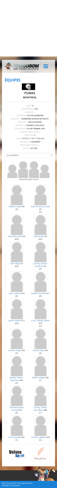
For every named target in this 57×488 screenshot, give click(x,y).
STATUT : (27, 148)
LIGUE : (29, 105)
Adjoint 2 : (23, 122)
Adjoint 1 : (16, 118)
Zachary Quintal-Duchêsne (40, 264)
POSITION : (29, 135)
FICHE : (19, 138)
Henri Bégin (15, 263)
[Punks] (28, 86)
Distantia (16, 485)
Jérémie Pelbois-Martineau (17, 378)
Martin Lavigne (38, 377)
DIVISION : (29, 112)
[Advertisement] (28, 28)
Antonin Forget (14, 350)
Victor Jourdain (14, 437)
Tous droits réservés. (25, 483)
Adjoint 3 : (20, 125)
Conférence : (28, 109)
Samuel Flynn (38, 350)
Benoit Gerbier (14, 320)
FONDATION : (21, 128)
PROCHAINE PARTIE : (29, 145)
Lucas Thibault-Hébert (40, 320)
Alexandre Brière (15, 236)
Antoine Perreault (38, 293)
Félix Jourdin (39, 236)
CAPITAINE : (21, 115)
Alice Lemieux (15, 293)
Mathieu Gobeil (15, 206)
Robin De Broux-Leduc (40, 206)
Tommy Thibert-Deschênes (40, 408)
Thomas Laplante (38, 437)
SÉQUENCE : (24, 141)
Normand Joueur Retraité (17, 408)
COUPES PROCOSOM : (29, 132)
